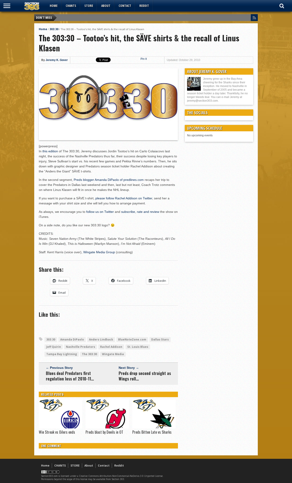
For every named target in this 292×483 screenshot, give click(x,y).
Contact (125, 5)
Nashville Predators (80, 347)
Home (53, 5)
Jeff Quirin (53, 347)
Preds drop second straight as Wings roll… (145, 375)
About (105, 5)
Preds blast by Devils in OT (104, 432)
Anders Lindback (101, 339)
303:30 (54, 29)
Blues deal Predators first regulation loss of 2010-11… (70, 375)
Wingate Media (113, 354)
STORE (88, 5)
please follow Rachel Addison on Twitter (123, 198)
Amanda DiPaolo (72, 339)
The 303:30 (89, 354)
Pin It (144, 59)
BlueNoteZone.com (132, 339)
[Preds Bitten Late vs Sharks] (154, 427)
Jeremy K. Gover (57, 60)
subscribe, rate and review (140, 212)
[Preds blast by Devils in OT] (107, 427)
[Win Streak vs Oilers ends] (60, 427)
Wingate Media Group (99, 252)
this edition (50, 151)
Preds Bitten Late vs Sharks (152, 432)
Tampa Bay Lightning (61, 354)
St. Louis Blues (137, 347)
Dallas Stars (160, 339)
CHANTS (71, 5)
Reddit (144, 5)
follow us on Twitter (100, 212)
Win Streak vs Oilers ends (57, 432)
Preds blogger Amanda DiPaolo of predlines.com (109, 180)
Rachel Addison (111, 347)
